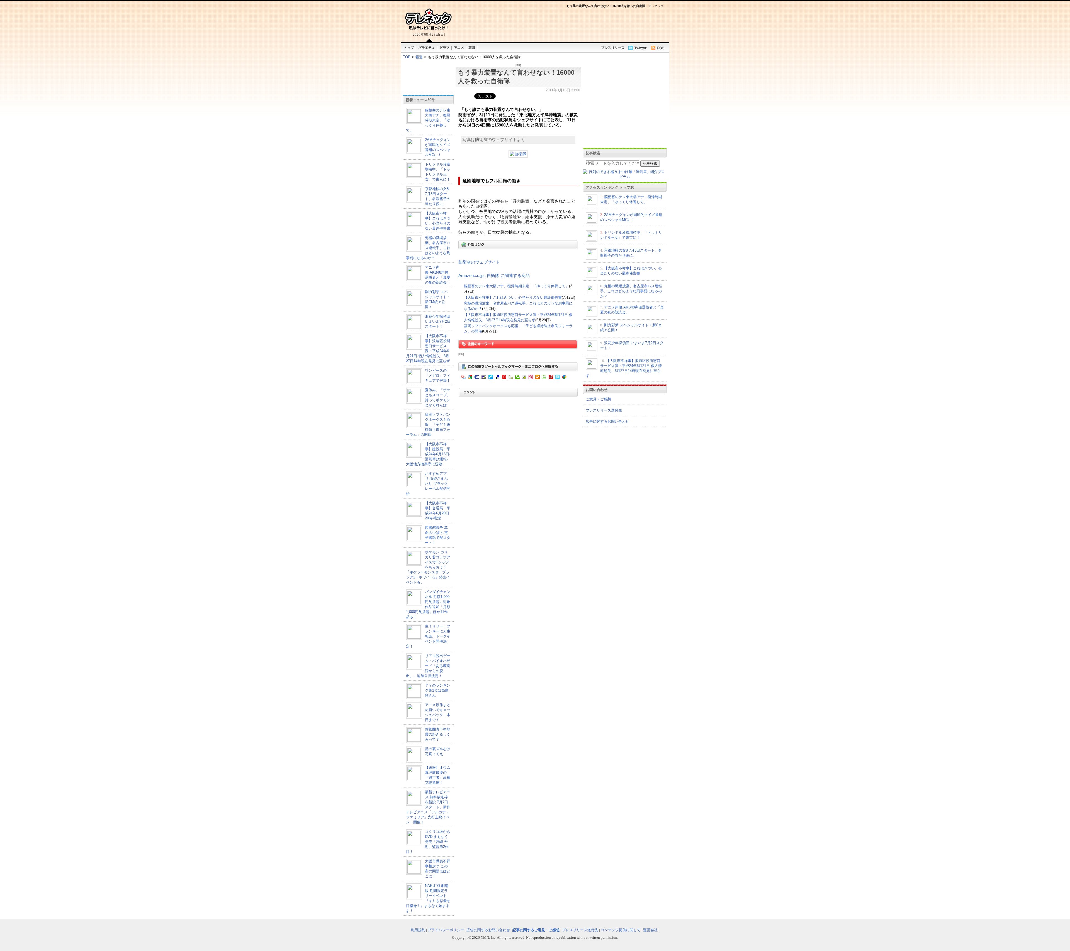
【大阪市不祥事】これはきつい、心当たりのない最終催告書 (513, 297)
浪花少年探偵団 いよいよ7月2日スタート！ (438, 321)
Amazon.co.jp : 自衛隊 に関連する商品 (494, 275)
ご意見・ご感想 (598, 399)
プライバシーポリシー (446, 930)
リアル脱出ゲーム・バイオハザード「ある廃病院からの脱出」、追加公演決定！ (428, 666)
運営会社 (650, 930)
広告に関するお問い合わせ (607, 421)
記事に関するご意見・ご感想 (536, 930)
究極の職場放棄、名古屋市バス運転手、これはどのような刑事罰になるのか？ (428, 248)
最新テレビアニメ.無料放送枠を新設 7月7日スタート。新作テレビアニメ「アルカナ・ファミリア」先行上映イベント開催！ (428, 807)
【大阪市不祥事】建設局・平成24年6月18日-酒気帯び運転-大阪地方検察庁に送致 (428, 454)
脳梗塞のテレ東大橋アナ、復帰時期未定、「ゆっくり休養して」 (428, 120)
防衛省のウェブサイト (479, 262)
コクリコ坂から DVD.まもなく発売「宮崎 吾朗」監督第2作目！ (428, 842)
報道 (419, 57)
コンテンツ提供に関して (621, 930)
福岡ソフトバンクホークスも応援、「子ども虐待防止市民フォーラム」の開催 (428, 424)
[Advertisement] (428, 76)
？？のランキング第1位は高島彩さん (437, 690)
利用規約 (418, 930)
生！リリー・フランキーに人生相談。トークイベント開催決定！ (428, 636)
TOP (406, 57)
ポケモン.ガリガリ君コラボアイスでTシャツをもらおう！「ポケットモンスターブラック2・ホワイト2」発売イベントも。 (428, 567)
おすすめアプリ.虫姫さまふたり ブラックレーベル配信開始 (428, 483)
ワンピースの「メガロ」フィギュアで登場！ (437, 375)
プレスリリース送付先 (604, 410)
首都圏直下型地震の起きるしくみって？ (437, 734)
